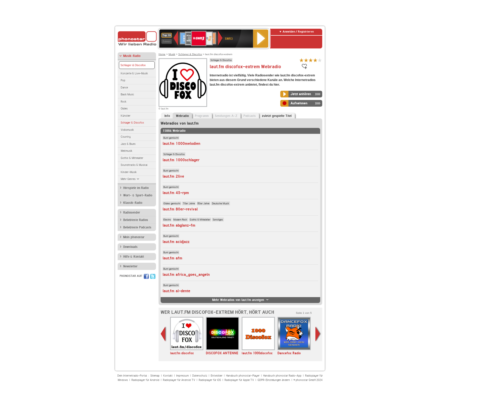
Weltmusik (126, 151)
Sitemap (155, 375)
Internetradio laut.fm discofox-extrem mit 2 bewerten (306, 60)
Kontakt (168, 375)
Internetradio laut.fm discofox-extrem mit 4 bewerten (315, 60)
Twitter (152, 276)
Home (162, 54)
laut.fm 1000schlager (181, 160)
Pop (123, 80)
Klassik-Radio (132, 203)
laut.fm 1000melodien (181, 143)
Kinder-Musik (129, 172)
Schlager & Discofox (133, 65)
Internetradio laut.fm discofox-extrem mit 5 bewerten (320, 60)
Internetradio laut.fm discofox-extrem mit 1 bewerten (301, 60)
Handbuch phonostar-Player (243, 375)
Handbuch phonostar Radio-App (282, 375)
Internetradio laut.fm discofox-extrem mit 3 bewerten (310, 60)
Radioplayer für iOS (210, 380)
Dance (124, 87)
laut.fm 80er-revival (180, 209)
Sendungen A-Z (226, 116)
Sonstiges (218, 219)
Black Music (127, 94)
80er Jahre (203, 203)
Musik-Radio (131, 56)
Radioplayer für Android (145, 380)
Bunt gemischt (170, 137)
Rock (123, 101)
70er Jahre (189, 203)
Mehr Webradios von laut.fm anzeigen (238, 300)
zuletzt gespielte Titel (277, 116)
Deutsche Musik (220, 203)
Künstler (125, 115)
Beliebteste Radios (135, 220)
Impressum (182, 375)
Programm (202, 116)
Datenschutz (199, 375)
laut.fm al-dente (176, 291)
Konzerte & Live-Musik (134, 73)
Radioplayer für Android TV (179, 380)
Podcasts (249, 116)
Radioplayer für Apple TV (239, 380)
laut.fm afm (172, 258)
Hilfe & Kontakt (133, 256)
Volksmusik (127, 130)
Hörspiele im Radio (136, 188)
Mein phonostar (133, 237)
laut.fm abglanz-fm (179, 225)
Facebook (146, 276)
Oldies (124, 108)
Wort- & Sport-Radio (137, 195)
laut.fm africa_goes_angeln (186, 274)
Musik (172, 54)
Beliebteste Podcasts (137, 227)
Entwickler (216, 375)
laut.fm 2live (173, 176)
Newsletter (130, 266)
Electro (167, 219)
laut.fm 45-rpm (176, 192)
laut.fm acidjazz (176, 241)
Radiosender (131, 212)
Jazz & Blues (128, 144)
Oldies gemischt (171, 203)
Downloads (130, 247)
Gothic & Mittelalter (132, 158)
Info (167, 116)
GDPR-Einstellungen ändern (274, 380)
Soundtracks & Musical (134, 165)
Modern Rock (180, 219)
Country (126, 136)
